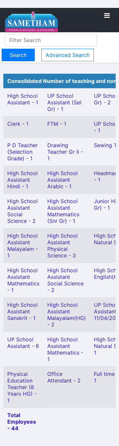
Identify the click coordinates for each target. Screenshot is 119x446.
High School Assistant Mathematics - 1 (23, 280)
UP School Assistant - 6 (23, 342)
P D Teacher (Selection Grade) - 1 (22, 152)
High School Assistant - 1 (22, 99)
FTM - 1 (56, 123)
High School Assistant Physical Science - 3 (62, 245)
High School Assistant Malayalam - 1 (22, 245)
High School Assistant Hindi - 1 (22, 180)
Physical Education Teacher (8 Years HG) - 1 (22, 387)
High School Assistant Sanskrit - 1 (22, 311)
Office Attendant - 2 (64, 377)
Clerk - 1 (17, 123)
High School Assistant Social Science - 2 (65, 280)
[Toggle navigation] (107, 15)
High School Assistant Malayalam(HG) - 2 (66, 315)
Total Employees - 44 (21, 422)
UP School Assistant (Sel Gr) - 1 (64, 102)
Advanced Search (68, 55)
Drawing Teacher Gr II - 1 (65, 152)
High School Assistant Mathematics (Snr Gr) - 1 (63, 211)
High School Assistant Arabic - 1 (62, 180)
